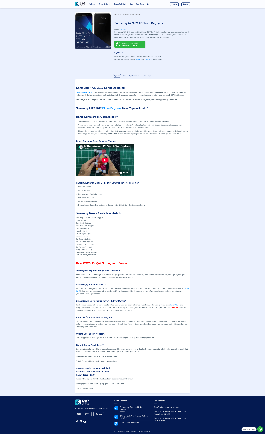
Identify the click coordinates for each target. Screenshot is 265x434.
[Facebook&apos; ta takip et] (77, 421)
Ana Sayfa (117, 14)
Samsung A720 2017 (84, 92)
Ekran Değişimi (111, 108)
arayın (138, 59)
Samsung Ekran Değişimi (131, 14)
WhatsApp (148, 59)
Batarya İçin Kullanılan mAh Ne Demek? (168, 411)
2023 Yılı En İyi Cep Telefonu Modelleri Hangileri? (134, 417)
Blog (131, 4)
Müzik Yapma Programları (129, 423)
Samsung (123, 29)
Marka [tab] (124, 76)
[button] (148, 4)
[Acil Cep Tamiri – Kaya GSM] (80, 4)
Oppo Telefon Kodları (161, 407)
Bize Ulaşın (140, 4)
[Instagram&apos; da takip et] (81, 421)
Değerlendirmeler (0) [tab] (135, 76)
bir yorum (123, 411)
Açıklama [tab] (117, 76)
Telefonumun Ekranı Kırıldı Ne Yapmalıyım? (131, 408)
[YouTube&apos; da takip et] (84, 421)
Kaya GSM (174, 305)
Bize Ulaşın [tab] (147, 76)
